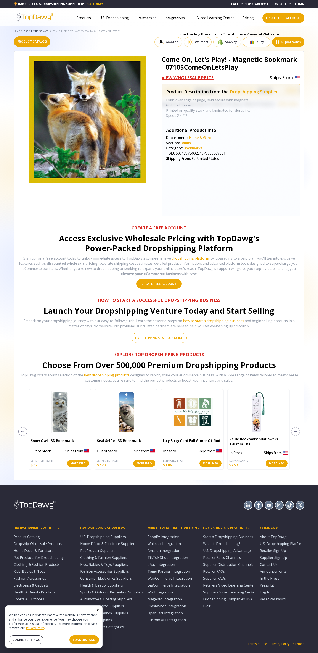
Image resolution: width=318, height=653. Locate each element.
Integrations (174, 18)
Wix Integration (160, 592)
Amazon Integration (164, 550)
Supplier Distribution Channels (228, 564)
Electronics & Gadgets (31, 585)
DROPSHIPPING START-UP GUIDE (159, 338)
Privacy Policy (35, 628)
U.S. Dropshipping (114, 17)
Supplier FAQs (214, 578)
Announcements (273, 571)
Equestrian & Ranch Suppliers (104, 613)
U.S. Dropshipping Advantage (227, 550)
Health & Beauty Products (34, 592)
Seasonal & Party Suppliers (102, 606)
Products (83, 17)
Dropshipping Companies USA (227, 599)
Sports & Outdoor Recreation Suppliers (112, 592)
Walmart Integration (164, 543)
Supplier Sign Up (273, 557)
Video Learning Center (215, 17)
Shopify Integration (163, 536)
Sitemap (298, 644)
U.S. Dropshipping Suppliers (103, 536)
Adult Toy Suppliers (96, 620)
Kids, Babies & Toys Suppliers (104, 564)
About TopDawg (273, 536)
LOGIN (299, 4)
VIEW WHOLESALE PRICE (188, 78)
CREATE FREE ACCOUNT (283, 18)
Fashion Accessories (30, 578)
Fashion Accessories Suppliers (104, 571)
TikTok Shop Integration (168, 557)
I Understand (84, 640)
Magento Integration (165, 599)
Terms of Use (257, 644)
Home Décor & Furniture (33, 550)
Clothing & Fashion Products (37, 564)
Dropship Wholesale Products (38, 543)
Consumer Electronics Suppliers (106, 578)
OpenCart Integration (165, 613)
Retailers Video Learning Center (229, 585)
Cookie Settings (26, 640)
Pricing (248, 17)
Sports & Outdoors (29, 599)
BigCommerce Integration (169, 585)
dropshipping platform (190, 258)
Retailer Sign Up (273, 550)
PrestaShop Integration (167, 606)
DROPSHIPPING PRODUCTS (36, 31)
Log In (265, 592)
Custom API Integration (167, 620)
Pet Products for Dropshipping (39, 557)
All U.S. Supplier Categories (102, 626)
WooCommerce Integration (170, 578)
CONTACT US (281, 4)
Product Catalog (27, 536)
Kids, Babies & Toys (29, 571)
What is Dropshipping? (221, 543)
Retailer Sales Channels (222, 557)
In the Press (269, 578)
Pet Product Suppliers (98, 550)
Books (186, 142)
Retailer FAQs (214, 571)
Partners (145, 18)
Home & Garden (202, 137)
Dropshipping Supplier (254, 92)
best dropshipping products (106, 375)
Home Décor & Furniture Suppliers (108, 543)
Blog (207, 606)
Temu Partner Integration (169, 571)
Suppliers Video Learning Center (229, 592)
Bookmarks (193, 148)
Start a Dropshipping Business (228, 536)
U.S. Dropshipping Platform (282, 543)
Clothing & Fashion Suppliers (103, 557)
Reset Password (273, 599)
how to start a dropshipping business (213, 320)
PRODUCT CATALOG (32, 41)
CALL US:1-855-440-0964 (249, 4)
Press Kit (267, 585)
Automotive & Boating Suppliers (106, 599)
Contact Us (269, 564)
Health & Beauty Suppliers (101, 585)
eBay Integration (161, 564)
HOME (17, 31)
